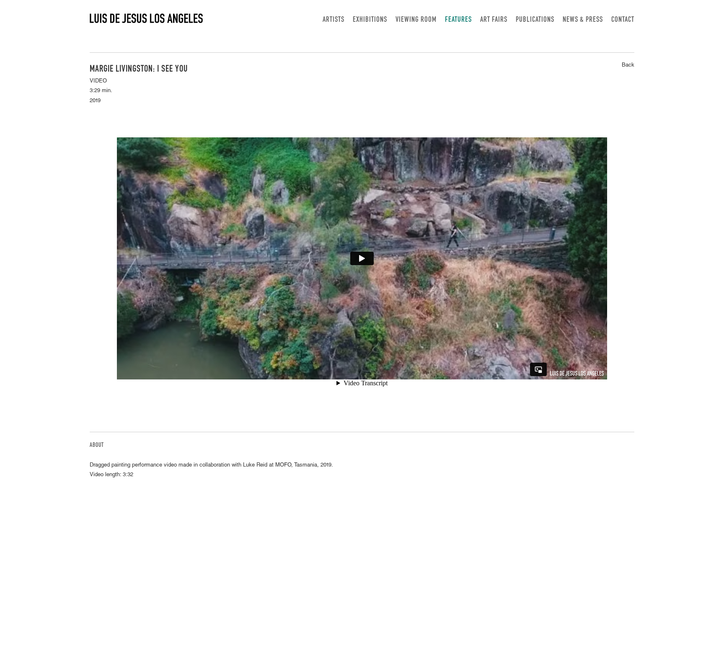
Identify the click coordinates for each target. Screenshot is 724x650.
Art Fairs (493, 20)
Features (458, 20)
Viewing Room (416, 20)
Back (628, 65)
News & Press (583, 20)
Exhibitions (370, 20)
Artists (333, 20)
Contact (622, 20)
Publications (535, 20)
